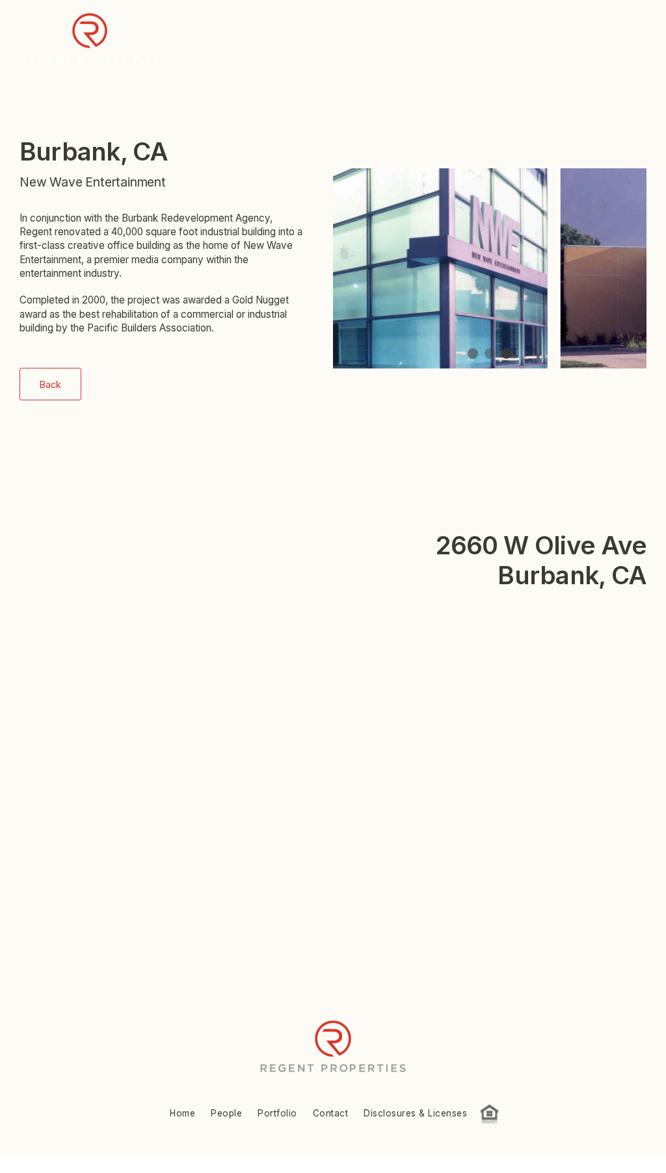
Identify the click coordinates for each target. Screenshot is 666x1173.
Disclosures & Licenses (415, 1113)
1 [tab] (473, 353)
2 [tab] (490, 353)
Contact (331, 1113)
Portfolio (277, 1113)
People (226, 1113)
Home (182, 1113)
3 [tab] (506, 353)
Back (50, 384)
